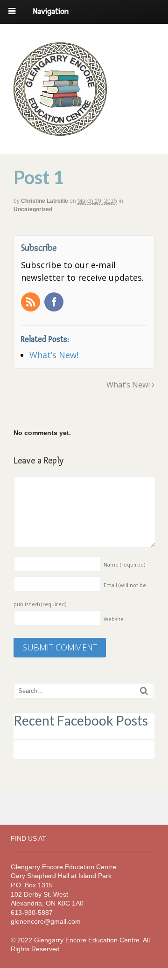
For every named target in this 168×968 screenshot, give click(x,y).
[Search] (144, 691)
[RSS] (31, 302)
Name (124, 564)
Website (114, 618)
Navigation (51, 11)
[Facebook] (54, 302)
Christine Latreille (44, 201)
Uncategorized (33, 209)
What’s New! (129, 385)
